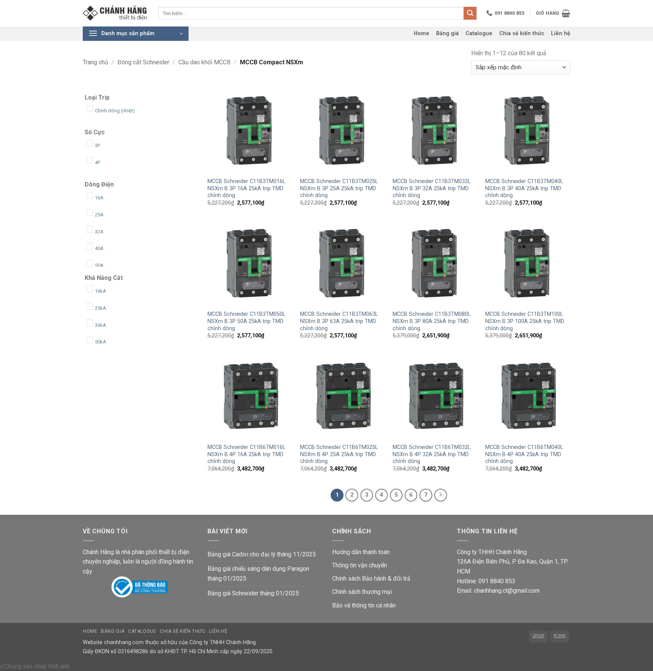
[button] (553, 13)
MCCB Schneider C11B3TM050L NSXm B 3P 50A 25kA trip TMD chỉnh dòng (246, 321)
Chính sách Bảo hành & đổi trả (371, 578)
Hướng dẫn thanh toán (361, 552)
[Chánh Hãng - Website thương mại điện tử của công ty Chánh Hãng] (115, 13)
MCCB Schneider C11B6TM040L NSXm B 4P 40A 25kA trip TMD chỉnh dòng (524, 454)
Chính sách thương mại (362, 591)
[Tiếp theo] (440, 495)
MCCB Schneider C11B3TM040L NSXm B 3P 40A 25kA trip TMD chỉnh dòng (524, 188)
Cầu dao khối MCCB (204, 62)
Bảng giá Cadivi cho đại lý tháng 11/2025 (261, 554)
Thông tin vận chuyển (359, 565)
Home (421, 33)
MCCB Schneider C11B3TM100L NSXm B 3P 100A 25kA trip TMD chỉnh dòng (524, 321)
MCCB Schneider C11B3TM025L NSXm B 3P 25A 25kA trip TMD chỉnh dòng (339, 188)
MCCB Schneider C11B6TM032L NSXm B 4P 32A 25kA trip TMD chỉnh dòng (431, 454)
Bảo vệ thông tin (353, 605)
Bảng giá (447, 33)
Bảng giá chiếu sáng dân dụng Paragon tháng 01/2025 (258, 573)
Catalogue (479, 33)
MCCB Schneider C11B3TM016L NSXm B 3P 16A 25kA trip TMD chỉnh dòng (246, 188)
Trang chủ (95, 62)
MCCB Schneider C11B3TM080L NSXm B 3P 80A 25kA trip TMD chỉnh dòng (431, 321)
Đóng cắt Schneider (143, 62)
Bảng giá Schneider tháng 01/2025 (253, 593)
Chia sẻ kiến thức (521, 33)
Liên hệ (560, 33)
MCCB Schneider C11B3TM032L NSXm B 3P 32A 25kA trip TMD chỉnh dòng (431, 188)
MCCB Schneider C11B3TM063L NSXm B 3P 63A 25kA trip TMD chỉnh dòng (339, 321)
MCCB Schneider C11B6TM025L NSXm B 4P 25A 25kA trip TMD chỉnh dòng (339, 454)
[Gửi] (470, 13)
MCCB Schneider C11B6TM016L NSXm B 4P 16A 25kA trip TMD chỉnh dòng (246, 454)
